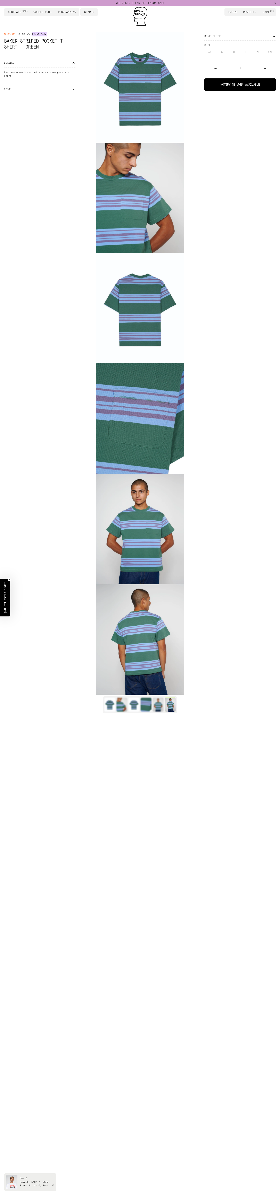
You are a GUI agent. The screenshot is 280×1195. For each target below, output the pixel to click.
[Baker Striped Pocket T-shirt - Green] (109, 705)
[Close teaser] (9, 579)
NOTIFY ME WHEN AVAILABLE (240, 84)
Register (249, 12)
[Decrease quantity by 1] (215, 68)
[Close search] (95, 12)
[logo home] (140, 16)
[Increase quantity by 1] (264, 68)
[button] (5, 597)
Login (232, 12)
